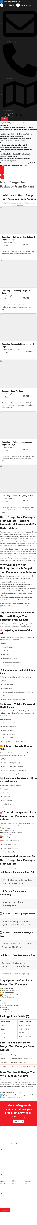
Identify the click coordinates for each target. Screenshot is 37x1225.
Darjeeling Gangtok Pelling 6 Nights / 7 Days (18, 345)
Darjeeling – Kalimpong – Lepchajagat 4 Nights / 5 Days (18, 238)
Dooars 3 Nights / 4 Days (12, 391)
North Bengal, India (9, 242)
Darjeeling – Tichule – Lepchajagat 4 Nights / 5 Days (17, 443)
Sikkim (18, 349)
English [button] (4, 119)
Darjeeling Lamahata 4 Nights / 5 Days (17, 496)
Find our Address (26, 5)
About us (3, 1156)
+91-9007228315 (9, 5)
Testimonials (4, 1170)
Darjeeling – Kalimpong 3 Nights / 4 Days (17, 291)
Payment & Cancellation (8, 1160)
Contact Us (18, 1121)
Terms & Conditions (6, 1163)
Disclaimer (4, 1167)
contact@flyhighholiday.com (12, 2)
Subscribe (5, 1210)
